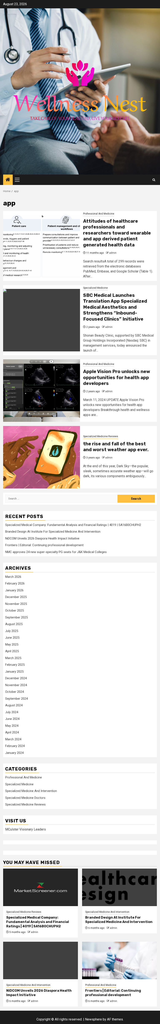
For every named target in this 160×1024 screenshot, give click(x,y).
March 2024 (13, 739)
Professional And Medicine (98, 213)
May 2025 (11, 644)
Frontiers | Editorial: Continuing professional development (44, 545)
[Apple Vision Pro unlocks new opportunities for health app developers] (41, 390)
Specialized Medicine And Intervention (31, 791)
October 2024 (14, 692)
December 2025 (16, 597)
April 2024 (12, 732)
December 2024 (16, 678)
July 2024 (11, 712)
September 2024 (16, 699)
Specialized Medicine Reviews (100, 436)
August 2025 (13, 624)
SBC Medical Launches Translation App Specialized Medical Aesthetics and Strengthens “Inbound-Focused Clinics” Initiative (115, 307)
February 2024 (15, 746)
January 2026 (14, 590)
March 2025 (13, 658)
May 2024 (11, 726)
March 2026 (13, 577)
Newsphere (93, 1019)
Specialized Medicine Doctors (25, 798)
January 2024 (14, 753)
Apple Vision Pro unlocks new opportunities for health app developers (116, 377)
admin (112, 252)
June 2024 (12, 719)
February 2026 (15, 583)
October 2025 (14, 610)
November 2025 (16, 604)
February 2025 (15, 665)
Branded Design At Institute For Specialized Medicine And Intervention (52, 531)
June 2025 (12, 637)
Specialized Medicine (95, 287)
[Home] (8, 180)
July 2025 (11, 631)
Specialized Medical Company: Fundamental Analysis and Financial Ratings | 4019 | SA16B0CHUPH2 (73, 525)
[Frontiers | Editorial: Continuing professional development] (119, 960)
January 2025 (14, 671)
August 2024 (13, 705)
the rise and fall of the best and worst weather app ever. (116, 447)
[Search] (153, 180)
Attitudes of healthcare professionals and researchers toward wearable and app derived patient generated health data (117, 233)
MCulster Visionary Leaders (25, 829)
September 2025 (16, 617)
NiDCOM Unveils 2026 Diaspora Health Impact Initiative (42, 538)
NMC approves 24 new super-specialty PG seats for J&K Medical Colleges (56, 552)
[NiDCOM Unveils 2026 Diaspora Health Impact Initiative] (40, 960)
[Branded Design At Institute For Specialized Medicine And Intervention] (119, 887)
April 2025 (12, 651)
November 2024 (16, 685)
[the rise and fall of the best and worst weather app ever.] (41, 457)
